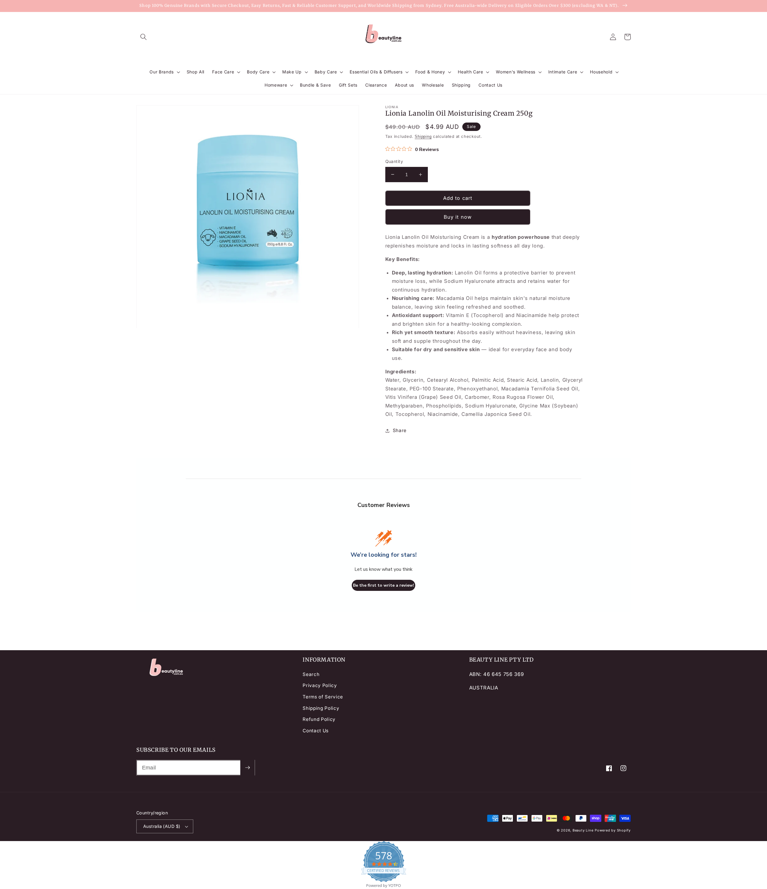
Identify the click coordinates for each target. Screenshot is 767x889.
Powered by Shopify (613, 830)
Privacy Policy (320, 685)
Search (311, 674)
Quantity (394, 161)
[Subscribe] (247, 767)
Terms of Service (323, 697)
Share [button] (400, 430)
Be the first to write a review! (383, 585)
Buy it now (458, 217)
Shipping (423, 136)
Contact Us (316, 730)
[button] (143, 37)
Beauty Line (583, 830)
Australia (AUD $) (161, 826)
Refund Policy (319, 719)
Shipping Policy (321, 708)
